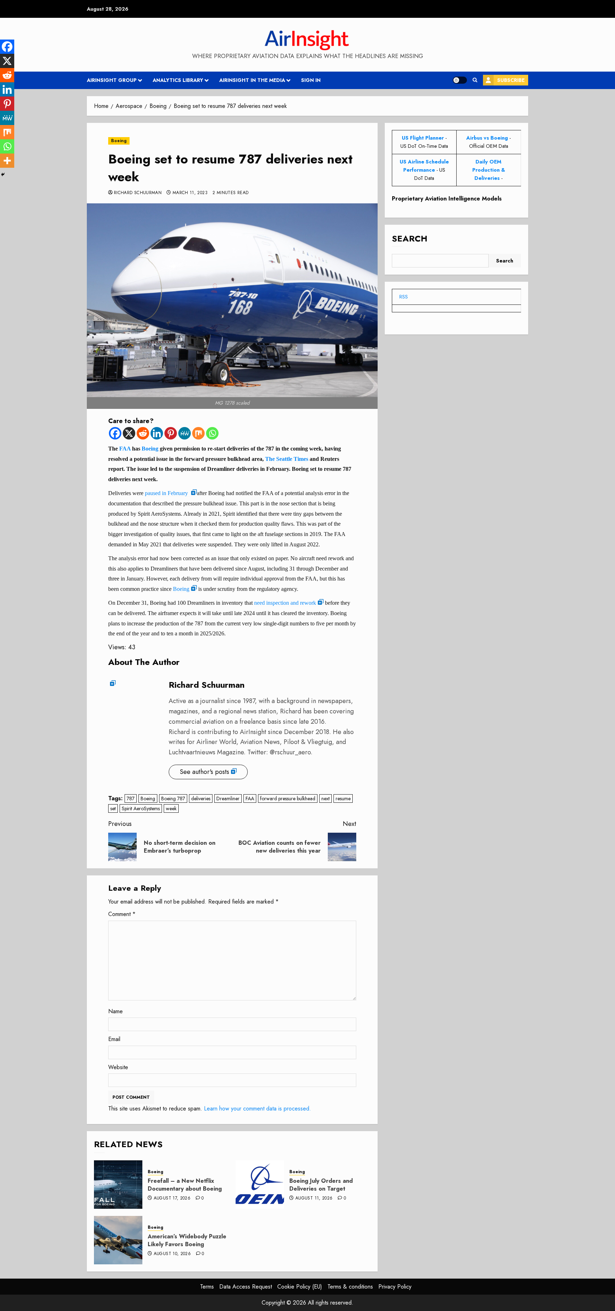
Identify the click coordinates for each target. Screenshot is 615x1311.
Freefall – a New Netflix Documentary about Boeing (185, 1185)
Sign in (311, 80)
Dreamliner (228, 798)
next (325, 798)
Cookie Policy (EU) (299, 1287)
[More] (7, 161)
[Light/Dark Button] (460, 80)
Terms (207, 1287)
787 (131, 798)
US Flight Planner (423, 137)
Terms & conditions (350, 1287)
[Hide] (3, 174)
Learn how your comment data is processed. (257, 1108)
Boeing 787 (173, 798)
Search (409, 238)
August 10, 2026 (172, 1254)
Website (118, 1067)
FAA (125, 449)
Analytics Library (178, 80)
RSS (403, 296)
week (171, 808)
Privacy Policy (394, 1287)
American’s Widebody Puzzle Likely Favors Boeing (187, 1240)
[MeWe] (184, 433)
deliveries (200, 798)
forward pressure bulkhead (287, 798)
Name (115, 1011)
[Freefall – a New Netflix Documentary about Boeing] (118, 1184)
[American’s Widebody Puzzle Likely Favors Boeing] (118, 1240)
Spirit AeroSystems (141, 808)
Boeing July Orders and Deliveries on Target (321, 1185)
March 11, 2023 (190, 193)
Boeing (119, 140)
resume (343, 798)
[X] (129, 433)
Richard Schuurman (138, 193)
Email (114, 1039)
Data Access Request (245, 1287)
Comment (122, 914)
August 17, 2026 (172, 1198)
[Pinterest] (170, 433)
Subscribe (511, 80)
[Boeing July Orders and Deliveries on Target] (260, 1184)
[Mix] (198, 433)
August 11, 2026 (313, 1198)
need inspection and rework (285, 603)
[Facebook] (115, 433)
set (113, 808)
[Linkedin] (157, 433)
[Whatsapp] (212, 433)
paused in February (167, 493)
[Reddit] (143, 433)
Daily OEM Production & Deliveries (488, 170)
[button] (475, 80)
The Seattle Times (286, 459)
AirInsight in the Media (252, 80)
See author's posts (204, 771)
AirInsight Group (112, 80)
